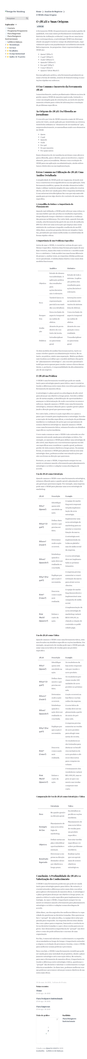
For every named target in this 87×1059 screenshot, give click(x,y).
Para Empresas (43, 1006)
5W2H (41, 26)
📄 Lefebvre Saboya (13, 42)
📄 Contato (10, 28)
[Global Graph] (57, 1019)
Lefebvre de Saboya (54, 1050)
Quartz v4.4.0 (52, 1048)
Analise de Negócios (53, 11)
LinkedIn (40, 1050)
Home (38, 11)
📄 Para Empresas (13, 33)
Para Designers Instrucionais (49, 998)
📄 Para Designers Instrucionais (13, 37)
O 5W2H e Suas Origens (46, 15)
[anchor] (44, 89)
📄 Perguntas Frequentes (16, 30)
